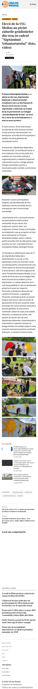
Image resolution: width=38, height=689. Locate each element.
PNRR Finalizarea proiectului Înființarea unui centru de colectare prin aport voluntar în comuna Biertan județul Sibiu (23, 450)
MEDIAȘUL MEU (7, 646)
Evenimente (7, 19)
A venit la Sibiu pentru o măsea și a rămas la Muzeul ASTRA (18, 594)
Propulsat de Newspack (12, 684)
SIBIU (3, 657)
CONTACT (5, 660)
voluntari (20, 496)
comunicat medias (18, 492)
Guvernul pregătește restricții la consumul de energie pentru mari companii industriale (22, 477)
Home (4, 15)
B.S (9, 52)
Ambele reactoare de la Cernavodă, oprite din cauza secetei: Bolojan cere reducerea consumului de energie (23, 464)
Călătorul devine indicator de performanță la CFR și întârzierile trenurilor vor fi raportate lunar (18, 603)
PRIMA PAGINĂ (6, 643)
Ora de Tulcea (6, 672)
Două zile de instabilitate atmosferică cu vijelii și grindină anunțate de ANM (17, 629)
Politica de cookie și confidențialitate (17, 687)
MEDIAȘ (14, 19)
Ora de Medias (6, 675)
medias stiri (28, 492)
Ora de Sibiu (5, 668)
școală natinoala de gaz (9, 496)
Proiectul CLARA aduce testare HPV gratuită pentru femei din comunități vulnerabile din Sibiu (19, 613)
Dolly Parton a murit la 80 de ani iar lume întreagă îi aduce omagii (19, 621)
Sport (3, 653)
